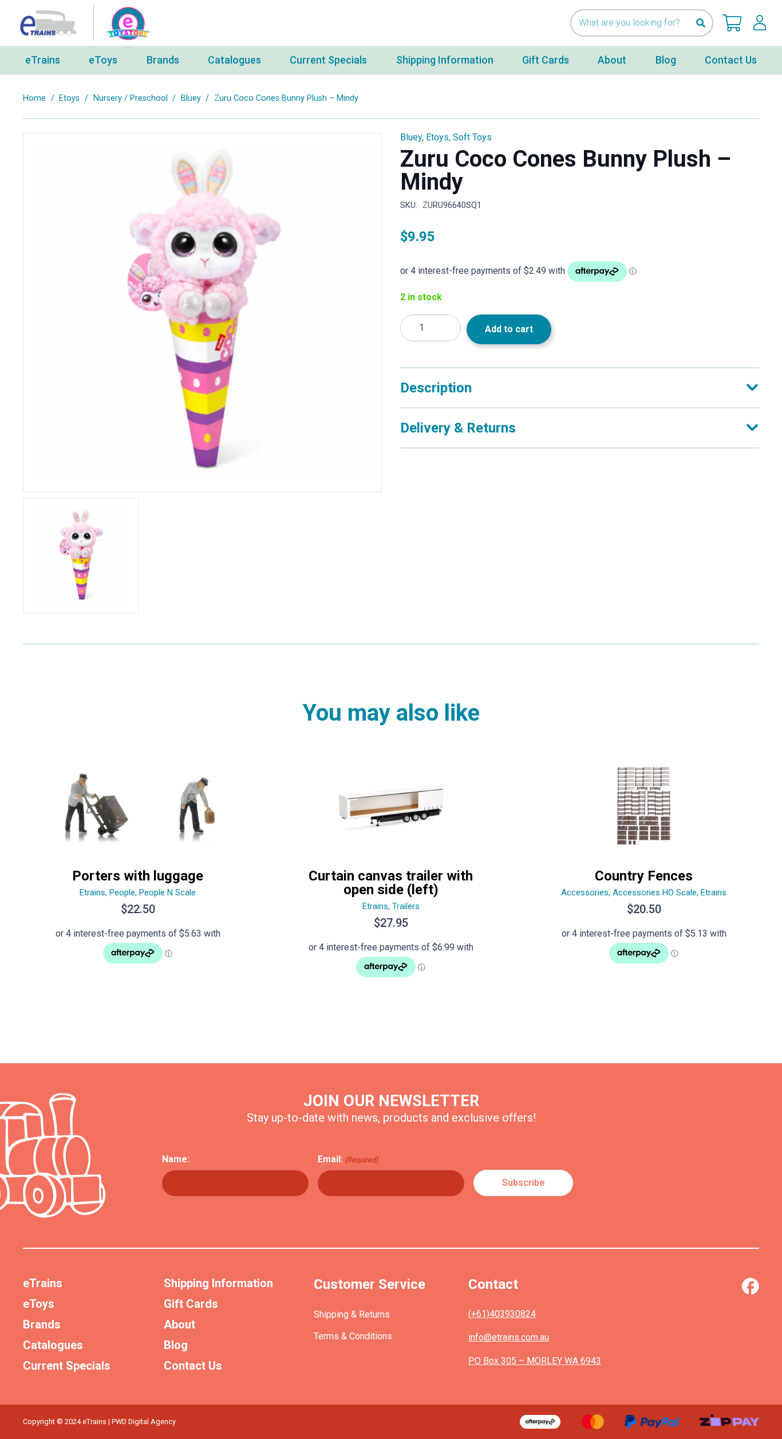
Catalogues (53, 1345)
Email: (348, 1159)
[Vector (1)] (750, 1286)
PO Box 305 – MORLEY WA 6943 (534, 1360)
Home (34, 98)
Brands (42, 1324)
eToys (38, 1304)
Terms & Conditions (353, 1336)
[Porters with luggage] (138, 873)
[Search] (700, 23)
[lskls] (759, 23)
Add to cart (509, 329)
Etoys (69, 98)
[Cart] (732, 23)
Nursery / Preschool (130, 98)
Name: (175, 1159)
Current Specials (66, 1366)
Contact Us (193, 1366)
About (179, 1324)
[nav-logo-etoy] (82, 23)
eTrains (42, 1283)
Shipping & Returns (352, 1314)
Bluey (191, 98)
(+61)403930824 (502, 1313)
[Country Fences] (644, 873)
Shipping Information (218, 1283)
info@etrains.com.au (508, 1337)
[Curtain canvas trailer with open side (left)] (391, 873)
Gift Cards (191, 1304)
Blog (176, 1345)
